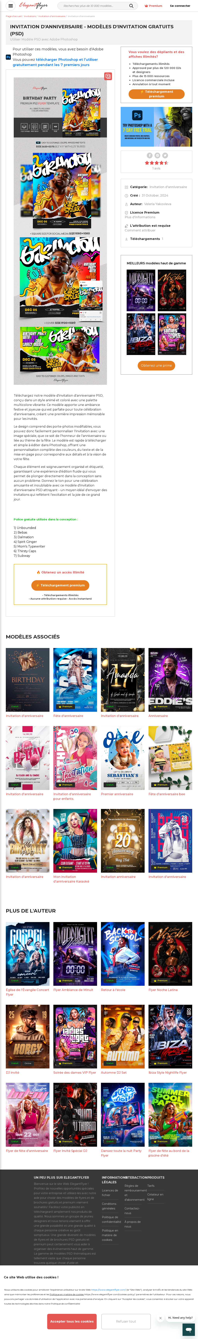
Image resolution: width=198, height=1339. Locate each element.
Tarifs (150, 1186)
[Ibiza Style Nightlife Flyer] (141, 334)
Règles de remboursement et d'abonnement (133, 1192)
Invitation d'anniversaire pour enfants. (72, 796)
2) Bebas (20, 532)
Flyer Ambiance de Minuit (73, 990)
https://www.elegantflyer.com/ (108, 1289)
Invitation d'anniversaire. (120, 716)
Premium (155, 6)
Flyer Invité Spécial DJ (70, 1151)
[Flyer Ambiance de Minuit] (141, 290)
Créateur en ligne (155, 1197)
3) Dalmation (24, 537)
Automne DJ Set (114, 1072)
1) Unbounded (25, 528)
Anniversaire (158, 716)
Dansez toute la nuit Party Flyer (121, 1153)
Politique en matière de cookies (110, 1235)
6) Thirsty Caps (25, 551)
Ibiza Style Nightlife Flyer (167, 1072)
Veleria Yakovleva (157, 204)
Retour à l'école (113, 990)
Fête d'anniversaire (68, 716)
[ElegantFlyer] (33, 5)
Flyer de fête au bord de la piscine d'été (168, 1153)
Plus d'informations (140, 217)
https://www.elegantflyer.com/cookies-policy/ (109, 1294)
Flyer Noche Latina (163, 990)
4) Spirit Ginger (25, 542)
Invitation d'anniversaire (168, 187)
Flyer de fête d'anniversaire (27, 1151)
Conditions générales (109, 1206)
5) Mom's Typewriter (29, 546)
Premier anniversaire (117, 794)
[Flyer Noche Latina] (172, 290)
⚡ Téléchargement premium (60, 585)
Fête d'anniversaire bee (166, 794)
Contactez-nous (132, 1211)
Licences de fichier (110, 1193)
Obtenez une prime (156, 365)
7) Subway (22, 556)
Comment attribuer (140, 230)
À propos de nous (133, 1224)
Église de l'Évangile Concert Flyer (27, 992)
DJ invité (12, 1072)
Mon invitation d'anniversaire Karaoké (71, 879)
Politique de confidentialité (110, 1219)
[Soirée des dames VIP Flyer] (172, 334)
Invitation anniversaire (118, 877)
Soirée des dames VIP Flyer (74, 1072)
